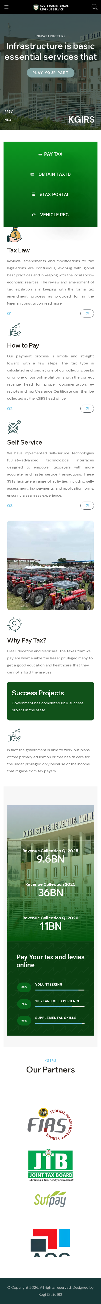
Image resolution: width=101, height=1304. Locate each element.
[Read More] (87, 313)
